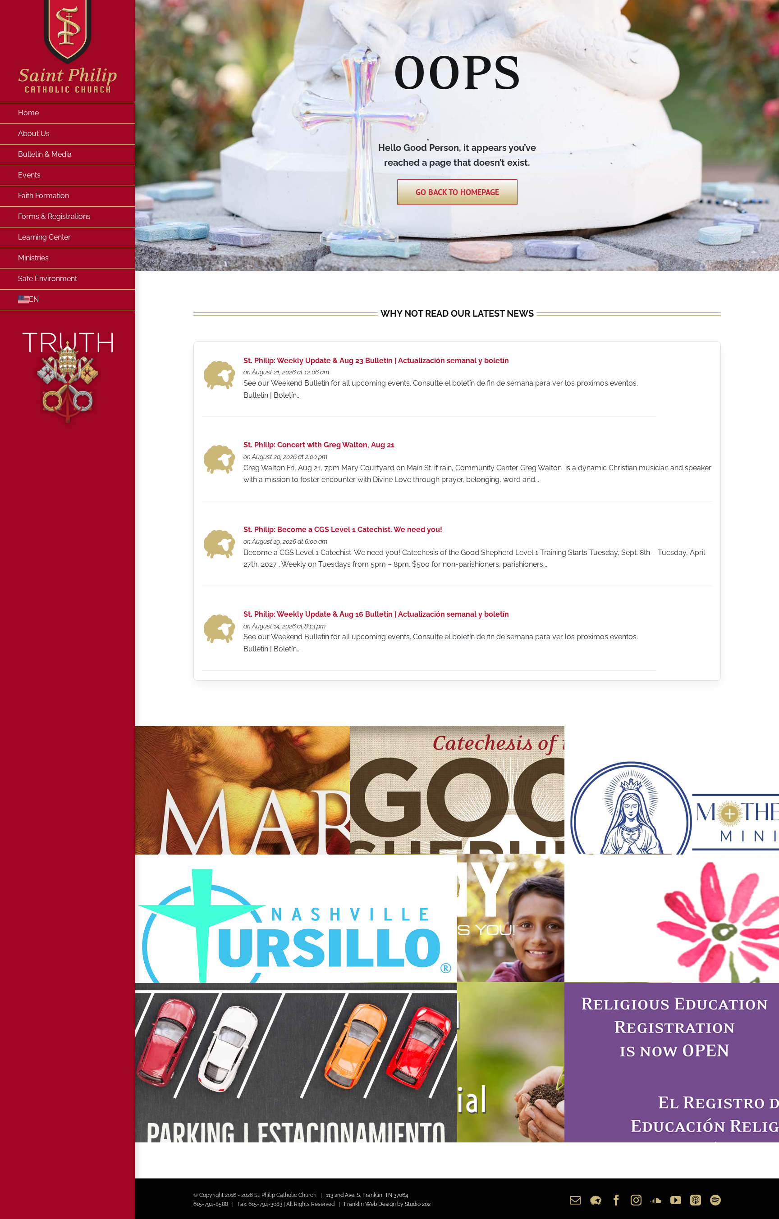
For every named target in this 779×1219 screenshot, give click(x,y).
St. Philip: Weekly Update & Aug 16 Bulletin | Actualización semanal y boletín (376, 614)
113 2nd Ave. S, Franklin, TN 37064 (367, 1195)
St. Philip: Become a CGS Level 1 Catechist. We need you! (342, 529)
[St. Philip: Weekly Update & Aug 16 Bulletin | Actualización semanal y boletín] (219, 616)
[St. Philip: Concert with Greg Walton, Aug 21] (219, 447)
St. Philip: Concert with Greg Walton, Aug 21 (318, 445)
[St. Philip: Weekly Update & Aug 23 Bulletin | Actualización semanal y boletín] (219, 363)
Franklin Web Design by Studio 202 (387, 1204)
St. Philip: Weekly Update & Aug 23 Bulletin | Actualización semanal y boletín (376, 360)
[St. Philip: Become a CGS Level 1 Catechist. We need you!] (219, 532)
